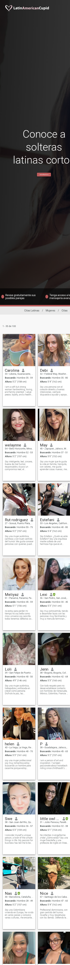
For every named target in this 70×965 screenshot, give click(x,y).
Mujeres (50, 310)
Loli (8, 669)
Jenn (44, 669)
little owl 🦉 (50, 818)
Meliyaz (12, 594)
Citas (65, 310)
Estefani (47, 520)
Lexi (43, 594)
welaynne (13, 445)
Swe (8, 818)
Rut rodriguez (16, 520)
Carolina (12, 370)
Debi (44, 370)
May (43, 445)
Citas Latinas (31, 310)
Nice (44, 893)
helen (9, 744)
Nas (8, 893)
